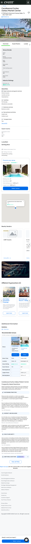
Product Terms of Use (6, 505)
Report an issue (4, 466)
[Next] (29, 44)
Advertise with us (5, 510)
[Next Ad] (29, 175)
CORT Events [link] (7, 240)
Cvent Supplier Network (6, 472)
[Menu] (1, 2)
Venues (4, 6)
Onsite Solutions (5, 475)
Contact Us (3, 495)
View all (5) (4, 123)
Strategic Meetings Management (8, 485)
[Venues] (28, 2)
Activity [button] (28, 250)
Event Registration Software (7, 480)
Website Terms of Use (6, 507)
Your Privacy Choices (6, 499)
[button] (15, 30)
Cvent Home (4, 493)
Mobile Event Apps (5, 483)
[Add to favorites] (29, 13)
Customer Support (5, 497)
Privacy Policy (4, 503)
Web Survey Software (6, 487)
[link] (12, 234)
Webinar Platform (5, 489)
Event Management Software (8, 478)
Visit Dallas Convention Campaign (6, 300)
